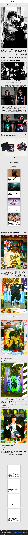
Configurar (24, 532)
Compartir (14, 164)
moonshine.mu (23, 401)
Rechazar (20, 532)
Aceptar (15, 532)
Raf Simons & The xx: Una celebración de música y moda (14, 5)
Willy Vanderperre (16, 157)
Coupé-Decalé (18, 399)
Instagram (20, 454)
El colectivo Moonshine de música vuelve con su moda (13, 232)
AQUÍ (4, 534)
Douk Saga (5, 399)
